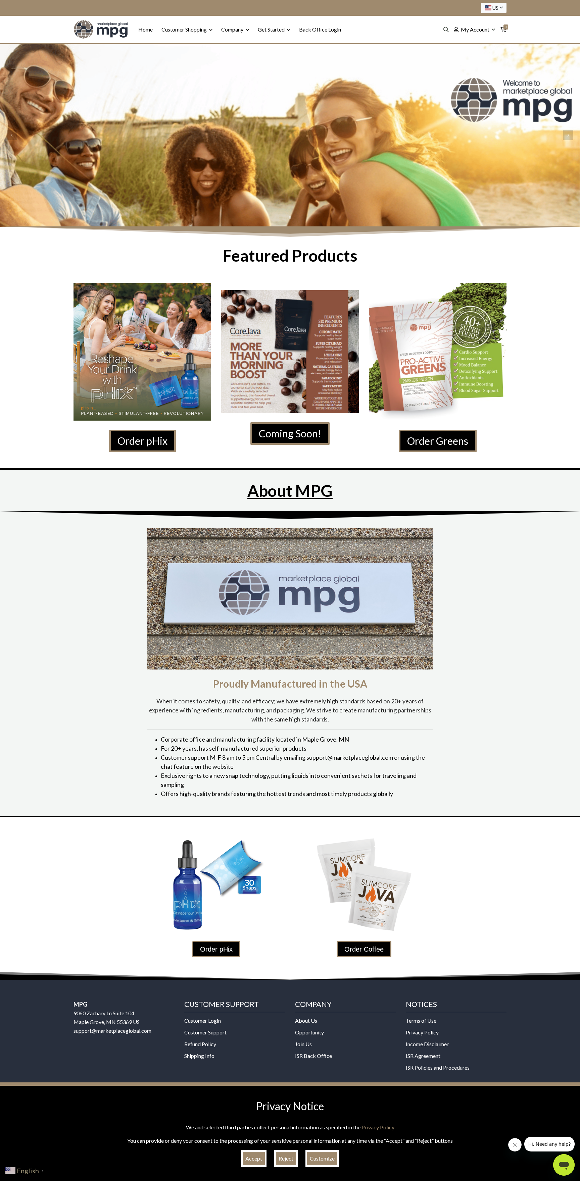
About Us (306, 1020)
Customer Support (205, 1032)
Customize (322, 1158)
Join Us (303, 1044)
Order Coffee (364, 949)
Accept (253, 1158)
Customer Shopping (184, 29)
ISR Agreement (423, 1056)
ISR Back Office (313, 1056)
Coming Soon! (290, 433)
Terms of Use (421, 1020)
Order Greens (437, 441)
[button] (12, 135)
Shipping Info (199, 1056)
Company (232, 29)
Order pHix (142, 441)
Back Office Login (320, 29)
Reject (286, 1158)
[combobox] (493, 8)
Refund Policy (200, 1044)
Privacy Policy (422, 1032)
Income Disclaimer (427, 1044)
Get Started (272, 29)
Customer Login (202, 1020)
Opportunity (309, 1032)
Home (145, 29)
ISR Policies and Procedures (438, 1067)
